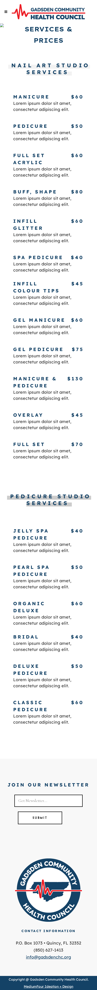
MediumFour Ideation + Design (48, 986)
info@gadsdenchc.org (48, 957)
